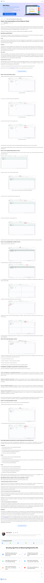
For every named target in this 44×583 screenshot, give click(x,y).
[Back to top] (42, 576)
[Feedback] (42, 573)
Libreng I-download (10, 14)
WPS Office (6, 517)
